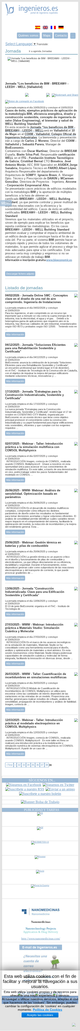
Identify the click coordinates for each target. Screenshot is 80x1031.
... (73, 35)
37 (42, 765)
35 (33, 765)
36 (37, 765)
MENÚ (5, 203)
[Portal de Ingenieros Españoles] (31, 14)
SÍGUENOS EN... (42, 780)
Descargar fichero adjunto (20, 273)
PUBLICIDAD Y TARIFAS (41, 810)
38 (46, 765)
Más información (15, 334)
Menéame (14, 95)
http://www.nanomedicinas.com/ (40, 938)
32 (19, 765)
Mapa (47, 35)
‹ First (9, 765)
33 (23, 765)
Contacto (61, 35)
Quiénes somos (28, 35)
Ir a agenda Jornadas (40, 51)
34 (28, 765)
